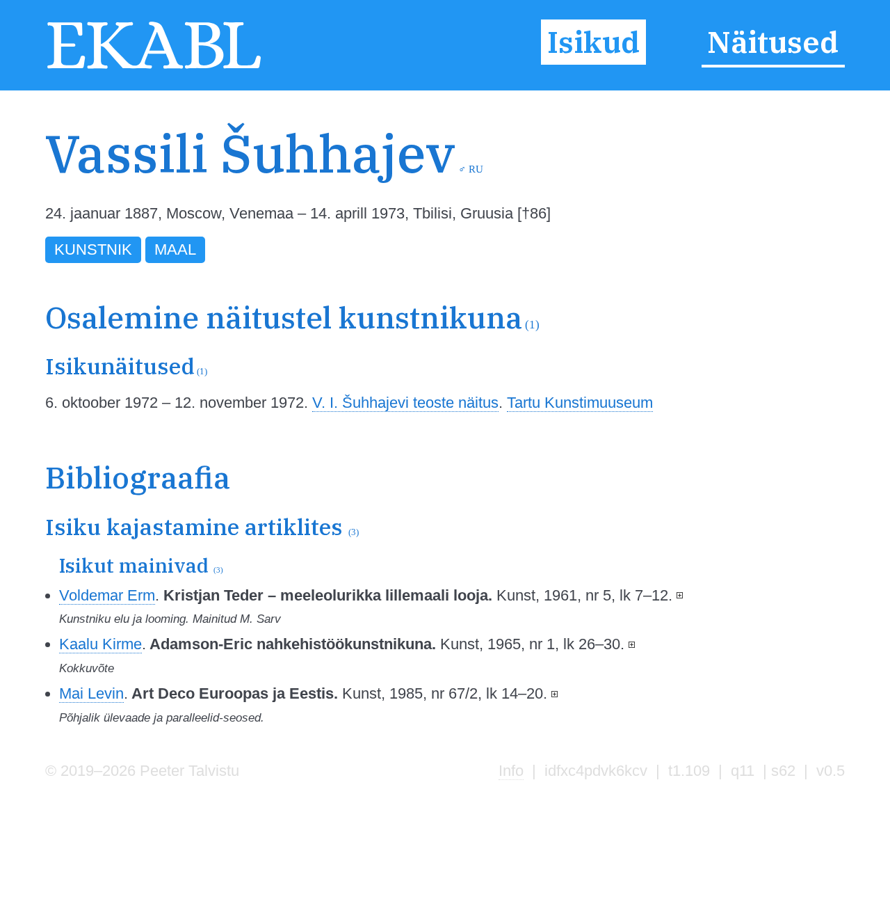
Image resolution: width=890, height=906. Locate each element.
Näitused (773, 41)
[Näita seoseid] (680, 595)
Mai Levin (91, 693)
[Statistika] (777, 180)
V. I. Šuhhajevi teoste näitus (405, 402)
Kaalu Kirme (100, 644)
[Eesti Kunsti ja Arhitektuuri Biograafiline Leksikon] (154, 67)
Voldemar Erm (107, 595)
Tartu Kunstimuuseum (580, 402)
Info (511, 770)
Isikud (593, 41)
